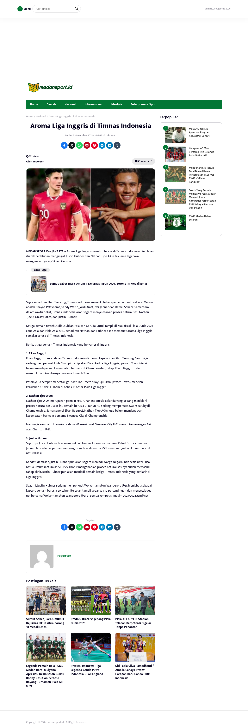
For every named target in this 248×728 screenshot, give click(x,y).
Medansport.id (55, 722)
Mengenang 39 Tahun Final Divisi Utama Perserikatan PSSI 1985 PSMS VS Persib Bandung (201, 175)
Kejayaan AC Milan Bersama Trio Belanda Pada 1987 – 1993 (201, 151)
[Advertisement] (124, 47)
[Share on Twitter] (71, 145)
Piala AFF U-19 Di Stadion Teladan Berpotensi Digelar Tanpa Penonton (133, 623)
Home (34, 104)
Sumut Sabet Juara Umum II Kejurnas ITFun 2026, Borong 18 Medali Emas (98, 283)
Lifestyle (116, 104)
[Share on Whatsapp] (79, 145)
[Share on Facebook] (64, 145)
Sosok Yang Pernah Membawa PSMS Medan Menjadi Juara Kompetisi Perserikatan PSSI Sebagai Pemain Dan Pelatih (202, 199)
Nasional (70, 104)
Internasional (93, 104)
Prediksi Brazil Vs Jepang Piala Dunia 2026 (91, 621)
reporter (64, 556)
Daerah (51, 104)
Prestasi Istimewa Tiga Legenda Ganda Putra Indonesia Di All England (87, 670)
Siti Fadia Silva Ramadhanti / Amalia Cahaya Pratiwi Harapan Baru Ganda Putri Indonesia (134, 672)
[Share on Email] (87, 145)
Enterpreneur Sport (144, 104)
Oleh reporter (35, 161)
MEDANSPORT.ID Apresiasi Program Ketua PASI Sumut (199, 132)
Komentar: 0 (145, 161)
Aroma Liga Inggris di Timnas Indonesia (90, 126)
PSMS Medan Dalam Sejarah (200, 218)
